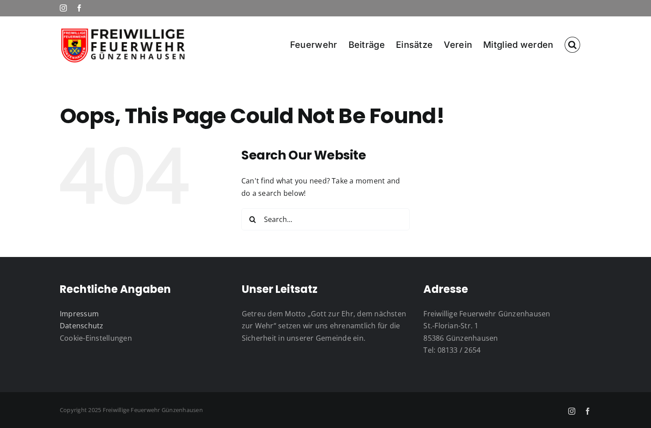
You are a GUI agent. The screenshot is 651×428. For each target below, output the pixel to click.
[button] (572, 44)
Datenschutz (82, 326)
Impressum (79, 314)
